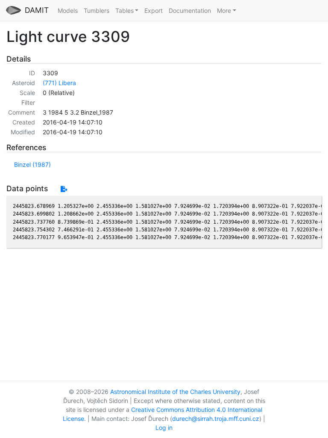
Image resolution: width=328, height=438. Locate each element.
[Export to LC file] (64, 188)
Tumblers (96, 10)
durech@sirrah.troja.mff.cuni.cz (215, 418)
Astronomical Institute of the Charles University (175, 391)
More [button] (224, 10)
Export (153, 10)
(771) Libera (59, 82)
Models (68, 10)
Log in (164, 427)
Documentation (190, 10)
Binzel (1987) (32, 164)
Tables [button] (124, 10)
